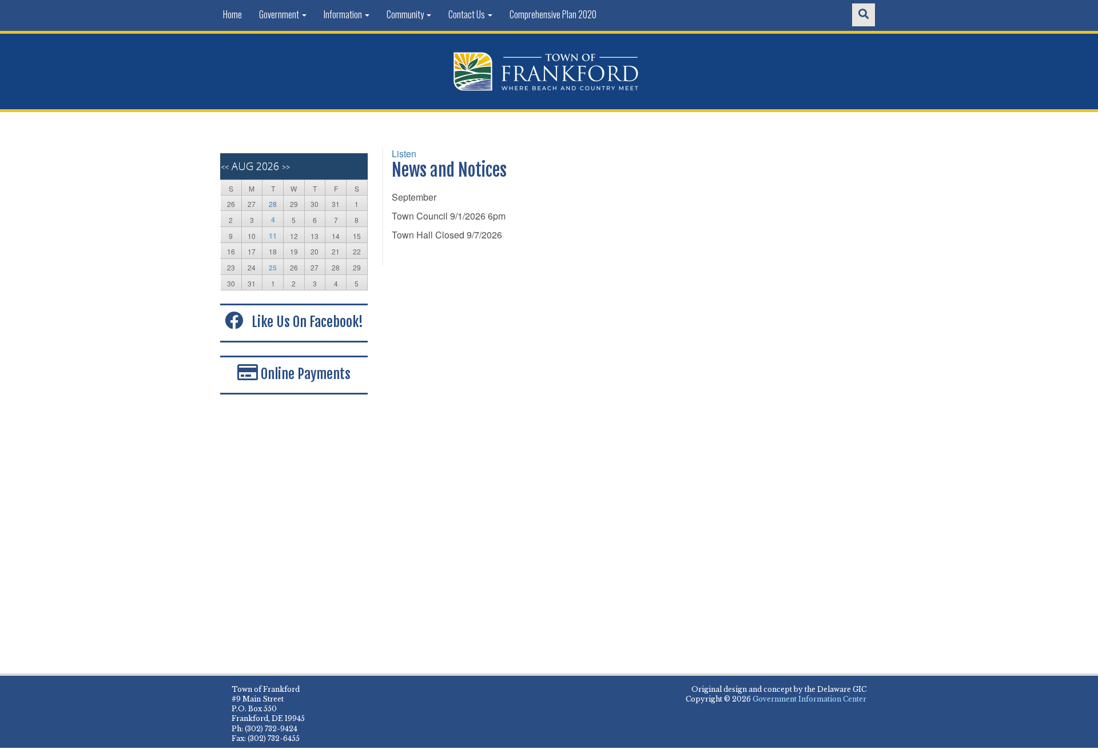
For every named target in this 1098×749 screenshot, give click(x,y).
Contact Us (467, 14)
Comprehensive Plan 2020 (553, 14)
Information (344, 14)
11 (273, 235)
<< (225, 167)
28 (273, 204)
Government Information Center (809, 699)
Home (232, 14)
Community (406, 14)
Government (280, 14)
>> (286, 167)
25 (273, 267)
